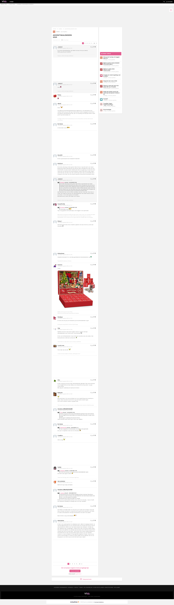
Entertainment (107, 65)
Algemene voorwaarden (60, 587)
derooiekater (61, 481)
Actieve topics (12, 4)
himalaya (60, 317)
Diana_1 (60, 221)
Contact (76, 587)
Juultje (59, 467)
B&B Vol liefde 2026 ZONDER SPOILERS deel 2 (111, 63)
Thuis (105, 106)
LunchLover (61, 345)
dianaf (59, 103)
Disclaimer (117, 587)
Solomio (60, 264)
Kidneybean (61, 253)
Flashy (59, 95)
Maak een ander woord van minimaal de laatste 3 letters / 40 (111, 93)
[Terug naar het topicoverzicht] (54, 32)
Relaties (106, 100)
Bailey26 (60, 392)
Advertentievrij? (109, 587)
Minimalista (61, 520)
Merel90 (60, 155)
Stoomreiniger (107, 109)
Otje (59, 328)
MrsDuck (60, 163)
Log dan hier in (78, 573)
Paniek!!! (105, 99)
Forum (11, 1)
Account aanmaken (74, 571)
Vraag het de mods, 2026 (110, 81)
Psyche (105, 77)
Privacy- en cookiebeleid (85, 587)
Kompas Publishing (99, 602)
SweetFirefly (61, 204)
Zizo (59, 380)
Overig (60, 28)
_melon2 (60, 47)
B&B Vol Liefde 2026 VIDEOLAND (108, 69)
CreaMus (60, 435)
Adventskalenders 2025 (71, 28)
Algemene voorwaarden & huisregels (25, 4)
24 (94, 43)
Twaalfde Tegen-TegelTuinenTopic (108, 104)
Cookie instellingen (98, 587)
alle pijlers (64, 31)
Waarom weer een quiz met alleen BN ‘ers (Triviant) (111, 86)
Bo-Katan (60, 124)
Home (54, 28)
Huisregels (70, 587)
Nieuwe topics (4, 4)
